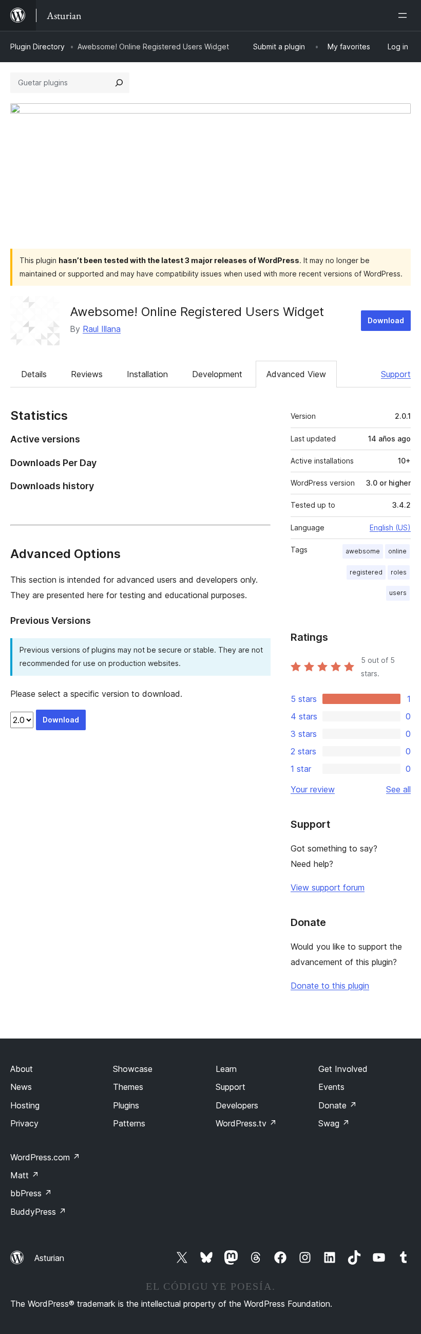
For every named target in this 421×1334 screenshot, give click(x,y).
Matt (24, 1175)
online (397, 551)
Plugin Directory (37, 46)
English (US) (390, 527)
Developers (237, 1105)
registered (366, 572)
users (398, 593)
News (21, 1087)
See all (398, 789)
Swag (334, 1123)
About (21, 1069)
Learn (226, 1069)
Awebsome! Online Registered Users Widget (197, 311)
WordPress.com (45, 1157)
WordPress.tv (246, 1123)
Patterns (129, 1123)
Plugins (126, 1105)
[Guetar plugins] (119, 82)
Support (396, 374)
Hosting (25, 1105)
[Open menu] (404, 15)
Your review (313, 789)
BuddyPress (38, 1212)
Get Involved (343, 1069)
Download (386, 320)
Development (217, 374)
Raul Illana (102, 329)
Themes (128, 1087)
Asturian (49, 1258)
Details (34, 374)
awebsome (363, 551)
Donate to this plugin (330, 985)
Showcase (132, 1069)
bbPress (31, 1193)
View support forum (328, 887)
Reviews (87, 374)
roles (399, 572)
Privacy (24, 1123)
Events (331, 1087)
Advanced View (296, 374)
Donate (337, 1105)
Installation (147, 374)
